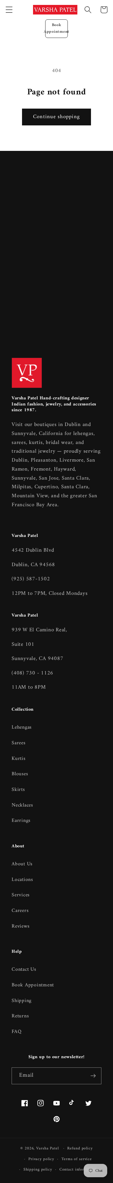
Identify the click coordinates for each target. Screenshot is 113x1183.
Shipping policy (37, 1169)
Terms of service (76, 1159)
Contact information (78, 1169)
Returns (20, 1016)
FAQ (16, 1031)
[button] (9, 10)
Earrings (21, 820)
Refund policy (79, 1148)
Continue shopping (56, 117)
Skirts (18, 789)
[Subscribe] (93, 1075)
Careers (20, 910)
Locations (22, 879)
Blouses (20, 773)
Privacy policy (41, 1159)
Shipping (22, 1000)
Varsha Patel (47, 1148)
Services (21, 895)
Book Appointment (56, 28)
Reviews (20, 926)
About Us (22, 864)
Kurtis (18, 758)
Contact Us (24, 969)
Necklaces (22, 805)
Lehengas (22, 727)
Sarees (18, 742)
